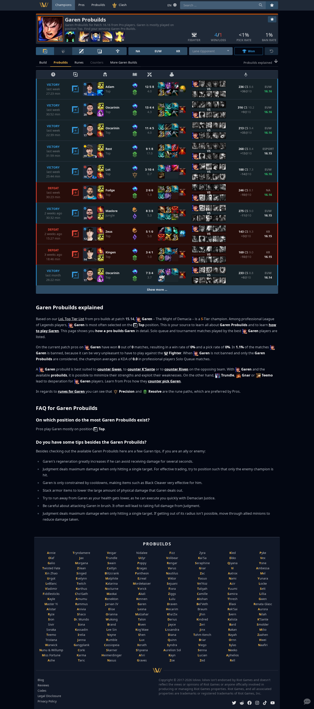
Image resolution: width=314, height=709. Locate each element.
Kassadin (81, 630)
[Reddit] (242, 703)
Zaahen (262, 635)
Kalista (232, 619)
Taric (81, 660)
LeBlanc (51, 583)
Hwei (262, 640)
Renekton (111, 599)
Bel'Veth (202, 604)
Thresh (232, 599)
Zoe (172, 660)
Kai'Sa (202, 558)
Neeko (232, 650)
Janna (81, 640)
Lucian (202, 655)
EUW (158, 51)
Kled (232, 553)
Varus (172, 568)
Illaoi (232, 604)
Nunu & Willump (51, 650)
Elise (111, 609)
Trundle (111, 558)
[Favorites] (272, 19)
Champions (63, 5)
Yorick (142, 589)
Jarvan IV (111, 604)
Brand (111, 624)
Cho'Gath (81, 594)
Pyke (263, 553)
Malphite (111, 578)
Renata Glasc (263, 604)
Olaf (51, 558)
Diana (172, 635)
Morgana (81, 563)
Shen (141, 635)
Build (43, 62)
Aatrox (232, 573)
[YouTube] (272, 703)
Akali (141, 594)
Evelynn (81, 578)
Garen (142, 604)
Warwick (51, 645)
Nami (232, 578)
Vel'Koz (202, 583)
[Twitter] (234, 703)
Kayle (51, 599)
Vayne (111, 635)
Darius (172, 619)
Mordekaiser (142, 583)
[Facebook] (249, 703)
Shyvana (142, 650)
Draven (172, 604)
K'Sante (262, 619)
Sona (81, 624)
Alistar (51, 609)
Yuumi (232, 589)
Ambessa (262, 568)
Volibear (172, 558)
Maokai (112, 594)
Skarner (111, 650)
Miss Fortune (51, 655)
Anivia (81, 609)
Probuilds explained (258, 63)
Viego (202, 645)
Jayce (172, 624)
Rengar (172, 563)
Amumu (81, 599)
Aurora (263, 609)
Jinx (202, 630)
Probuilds (61, 62)
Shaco (81, 614)
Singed (81, 573)
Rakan (232, 630)
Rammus (81, 604)
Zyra (202, 553)
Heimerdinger (111, 655)
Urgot (51, 578)
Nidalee (141, 553)
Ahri (142, 655)
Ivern (232, 614)
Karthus (81, 589)
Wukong (112, 619)
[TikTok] (265, 703)
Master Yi (51, 604)
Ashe (51, 660)
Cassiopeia (111, 645)
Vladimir (51, 589)
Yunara (263, 578)
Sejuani (172, 583)
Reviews (43, 685)
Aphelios (232, 655)
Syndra (172, 645)
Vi (232, 568)
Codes (42, 691)
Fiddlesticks (51, 594)
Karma (81, 655)
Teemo (51, 635)
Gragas (142, 568)
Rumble (111, 640)
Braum (202, 609)
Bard (232, 624)
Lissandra (172, 630)
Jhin (202, 614)
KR (178, 51)
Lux (141, 640)
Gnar (202, 568)
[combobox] (211, 51)
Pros (81, 5)
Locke (263, 583)
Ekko (232, 558)
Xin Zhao (51, 573)
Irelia (81, 635)
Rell (232, 660)
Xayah (232, 635)
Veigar (111, 553)
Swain (111, 563)
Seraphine (202, 563)
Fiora (172, 589)
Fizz (172, 553)
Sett (263, 589)
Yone (262, 563)
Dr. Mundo (81, 619)
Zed (202, 660)
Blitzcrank (112, 573)
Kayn (172, 655)
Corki (81, 650)
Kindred (202, 619)
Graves (142, 660)
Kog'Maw (141, 630)
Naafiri (263, 645)
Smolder (263, 624)
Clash (123, 5)
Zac (202, 573)
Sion (51, 619)
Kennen (141, 599)
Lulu (172, 599)
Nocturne (111, 589)
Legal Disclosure (49, 696)
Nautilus (172, 573)
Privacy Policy (47, 701)
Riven (142, 624)
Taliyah (202, 589)
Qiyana (232, 563)
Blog (41, 680)
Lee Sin (111, 630)
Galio (51, 563)
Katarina (112, 583)
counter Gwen (109, 369)
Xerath (142, 645)
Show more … (157, 290)
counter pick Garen (164, 381)
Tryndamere (81, 553)
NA (138, 51)
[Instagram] (257, 703)
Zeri (202, 624)
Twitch (81, 583)
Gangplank (81, 645)
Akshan (202, 599)
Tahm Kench (202, 635)
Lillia (262, 594)
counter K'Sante (141, 369)
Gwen (263, 599)
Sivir (51, 624)
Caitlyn (112, 568)
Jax (81, 558)
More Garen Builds (123, 62)
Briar (202, 640)
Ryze (51, 614)
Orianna (111, 614)
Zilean (81, 568)
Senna (202, 650)
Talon (142, 619)
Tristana (51, 640)
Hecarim (172, 609)
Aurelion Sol (172, 650)
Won (251, 51)
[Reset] (271, 51)
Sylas (232, 645)
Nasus (111, 660)
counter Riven (176, 369)
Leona (142, 609)
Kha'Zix (172, 614)
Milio (262, 630)
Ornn (232, 640)
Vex (262, 558)
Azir (232, 583)
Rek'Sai (232, 609)
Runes (79, 62)
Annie (51, 553)
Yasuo (202, 578)
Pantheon (142, 573)
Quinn (172, 640)
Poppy (141, 563)
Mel (263, 573)
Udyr (141, 558)
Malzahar (142, 614)
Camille (202, 594)
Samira (232, 594)
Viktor (172, 578)
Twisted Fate (51, 568)
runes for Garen (71, 391)
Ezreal (142, 578)
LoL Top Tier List (71, 319)
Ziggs (172, 594)
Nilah (263, 614)
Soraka (51, 630)
